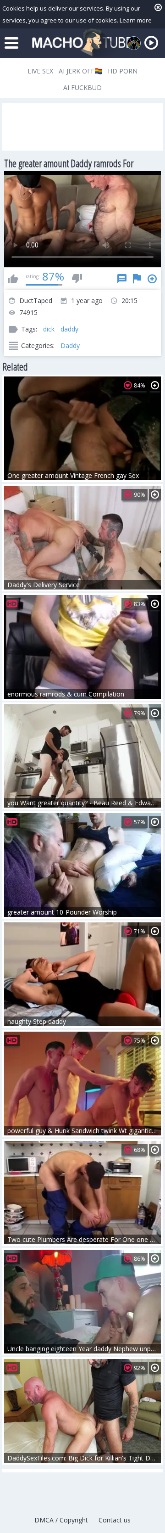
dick (49, 329)
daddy (69, 329)
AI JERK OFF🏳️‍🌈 (80, 71)
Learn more (136, 20)
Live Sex (40, 71)
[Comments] (122, 279)
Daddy (70, 345)
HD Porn (123, 71)
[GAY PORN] (134, 43)
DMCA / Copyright (61, 1520)
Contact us (115, 1520)
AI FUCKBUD (82, 87)
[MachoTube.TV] (82, 42)
